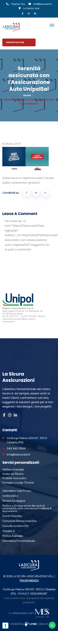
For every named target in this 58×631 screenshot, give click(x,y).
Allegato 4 (8, 531)
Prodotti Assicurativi (14, 478)
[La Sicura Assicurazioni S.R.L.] (11, 27)
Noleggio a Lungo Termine (18, 482)
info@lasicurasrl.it (42, 4)
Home (27, 95)
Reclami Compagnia (13, 501)
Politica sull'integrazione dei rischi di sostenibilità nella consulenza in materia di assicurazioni (27, 508)
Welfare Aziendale (13, 469)
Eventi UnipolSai (12, 516)
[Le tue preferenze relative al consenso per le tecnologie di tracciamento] (5, 626)
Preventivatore (15, 42)
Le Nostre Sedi (31, 8)
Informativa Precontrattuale (18, 541)
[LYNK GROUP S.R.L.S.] (29, 624)
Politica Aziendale (12, 536)
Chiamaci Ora (18, 4)
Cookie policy (10, 496)
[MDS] (29, 613)
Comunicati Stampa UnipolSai (19, 521)
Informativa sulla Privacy (16, 491)
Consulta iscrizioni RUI (15, 526)
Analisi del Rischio (13, 474)
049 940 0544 (16, 448)
